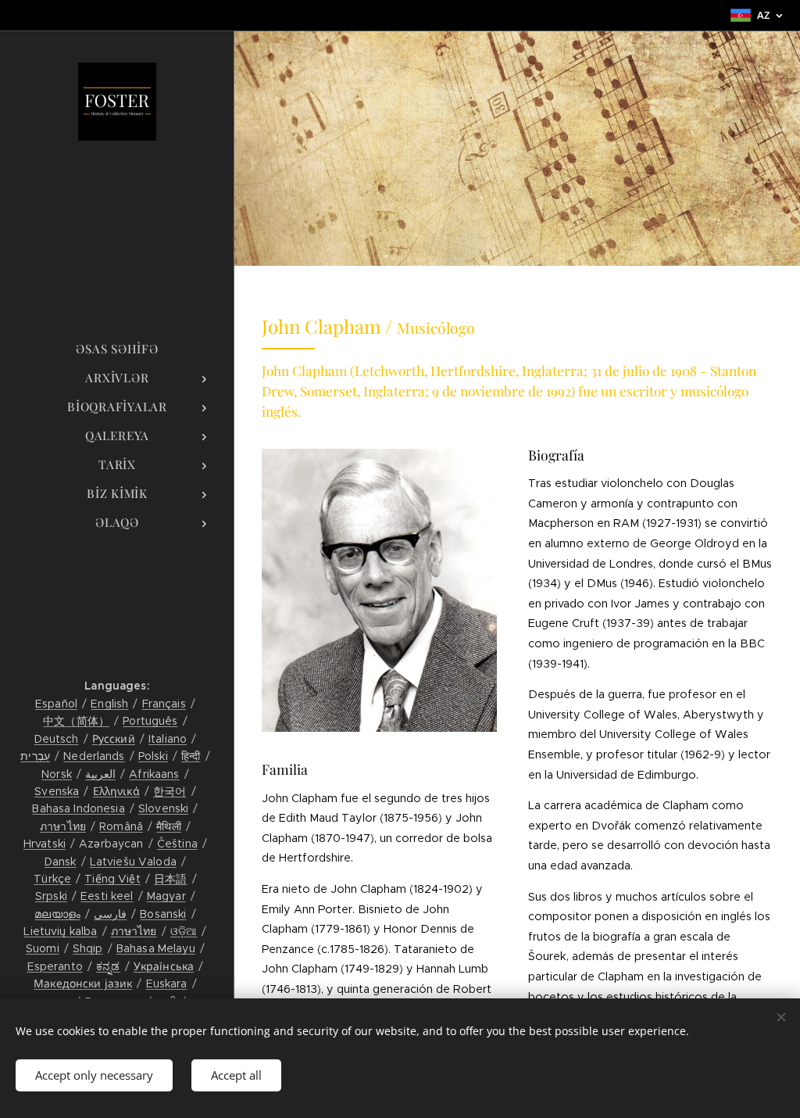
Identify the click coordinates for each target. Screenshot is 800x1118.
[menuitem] (117, 349)
